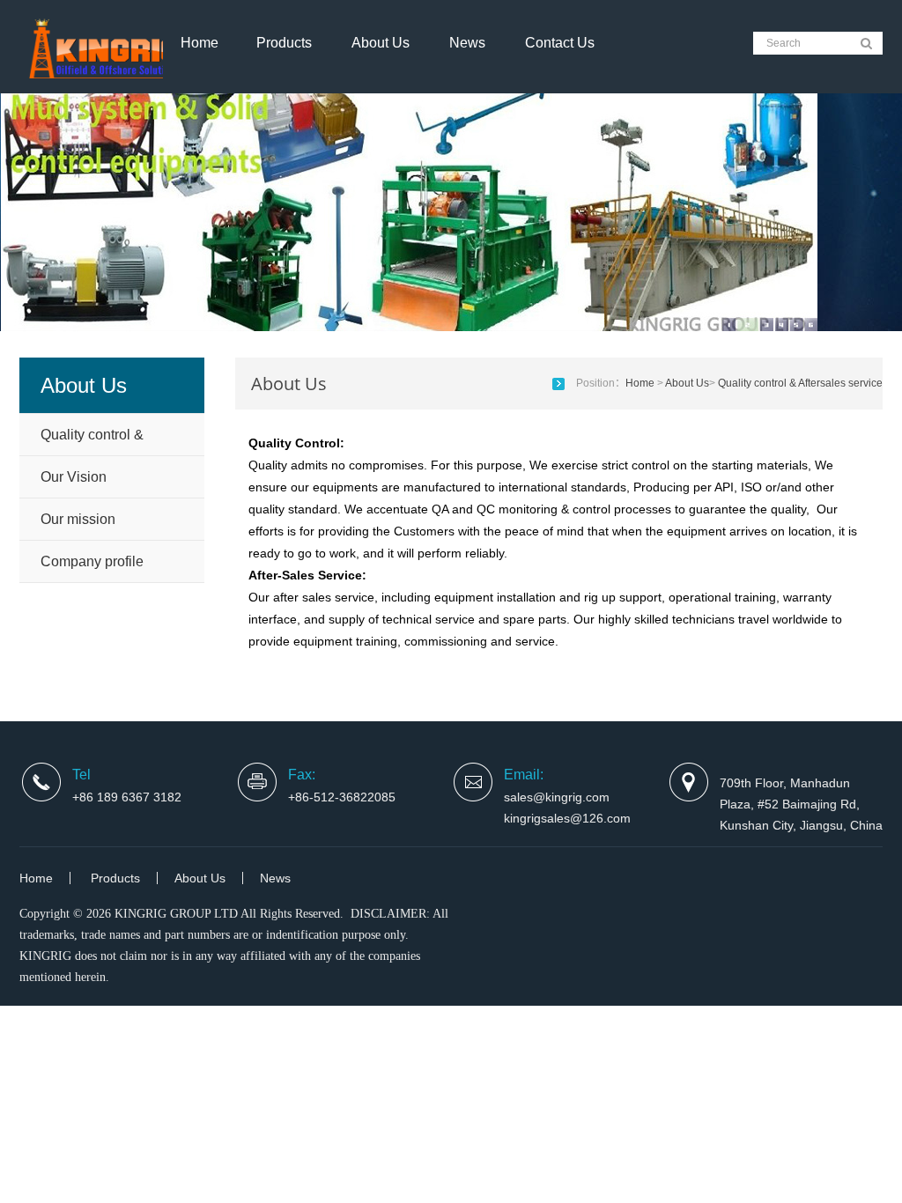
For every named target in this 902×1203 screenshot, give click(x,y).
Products (284, 42)
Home (199, 42)
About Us (380, 42)
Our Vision (74, 476)
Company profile (92, 561)
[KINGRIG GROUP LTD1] (107, 69)
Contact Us (560, 42)
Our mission (78, 519)
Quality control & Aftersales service (96, 441)
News (467, 42)
